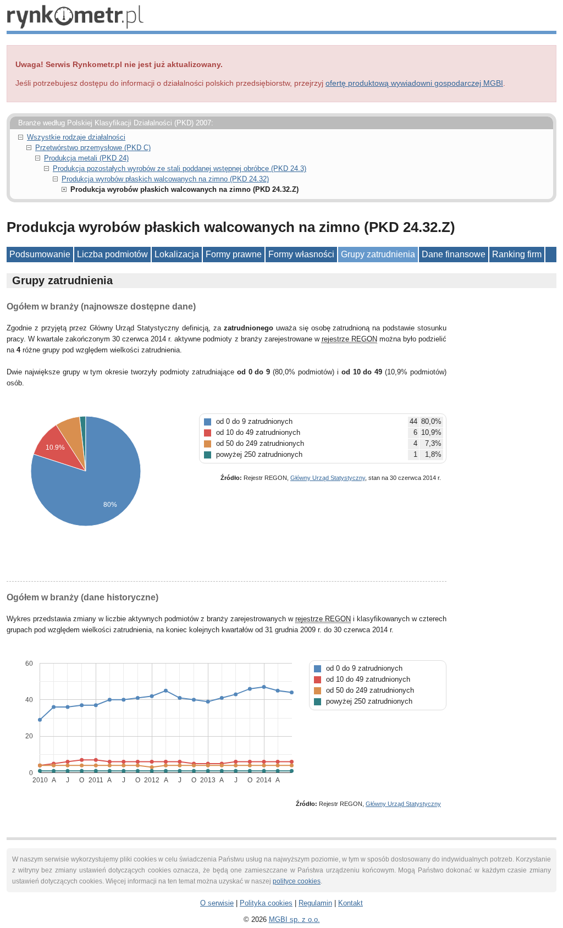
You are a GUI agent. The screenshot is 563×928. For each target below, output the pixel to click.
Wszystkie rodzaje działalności (76, 137)
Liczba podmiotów (112, 254)
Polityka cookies (266, 903)
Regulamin (315, 903)
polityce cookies (297, 881)
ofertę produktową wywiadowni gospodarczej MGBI (414, 83)
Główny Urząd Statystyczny (327, 477)
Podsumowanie (39, 254)
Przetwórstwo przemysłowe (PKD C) (93, 147)
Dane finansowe (453, 254)
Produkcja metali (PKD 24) (86, 158)
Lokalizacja (176, 254)
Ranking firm (517, 254)
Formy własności (301, 254)
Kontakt (350, 903)
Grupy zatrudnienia (378, 254)
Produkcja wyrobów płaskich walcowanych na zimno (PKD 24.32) (165, 179)
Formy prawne (234, 254)
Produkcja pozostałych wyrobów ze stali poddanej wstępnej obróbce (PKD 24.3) (179, 168)
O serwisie (217, 903)
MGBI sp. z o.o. (294, 919)
